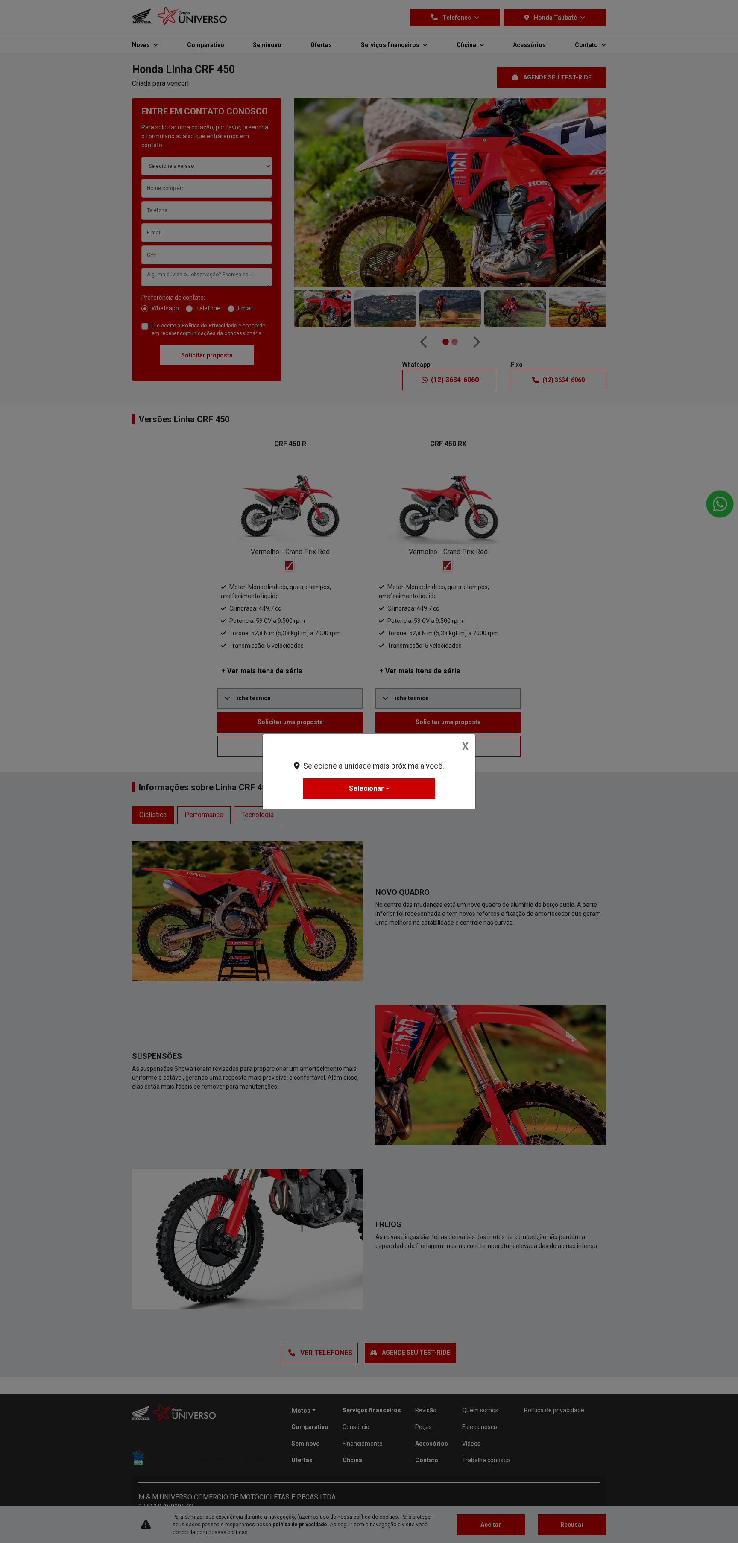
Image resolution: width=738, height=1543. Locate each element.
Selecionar (366, 788)
